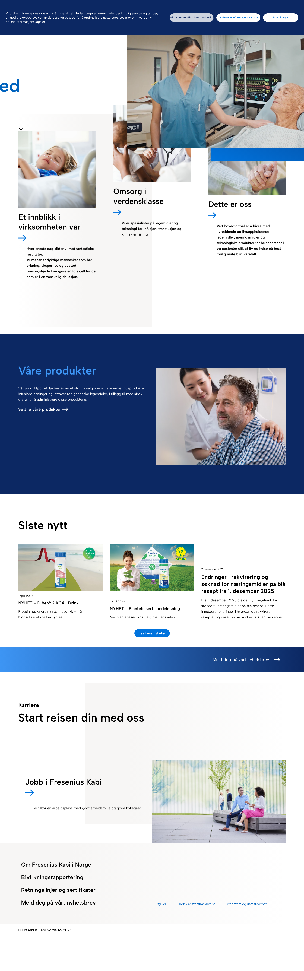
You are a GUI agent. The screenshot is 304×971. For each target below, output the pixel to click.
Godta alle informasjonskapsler (238, 17)
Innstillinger (280, 17)
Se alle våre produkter (39, 409)
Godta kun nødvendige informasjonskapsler (192, 17)
